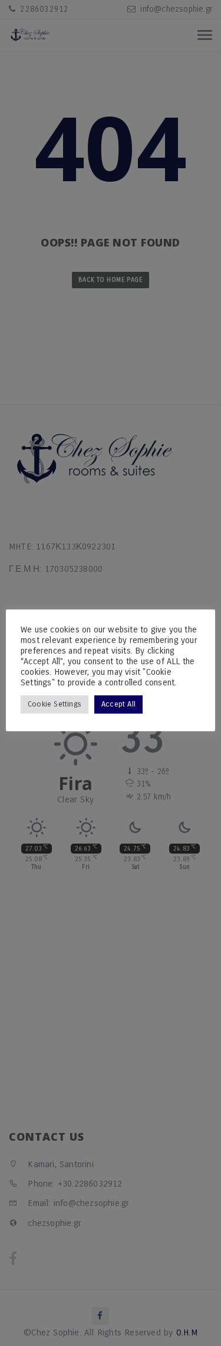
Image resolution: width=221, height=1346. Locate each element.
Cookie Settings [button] (54, 704)
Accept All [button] (118, 704)
